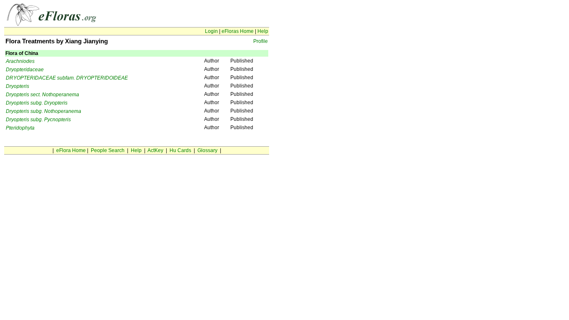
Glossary (207, 150)
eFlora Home (71, 150)
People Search (108, 150)
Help (262, 31)
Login (211, 31)
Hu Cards (180, 150)
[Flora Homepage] (55, 24)
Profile (260, 41)
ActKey (155, 150)
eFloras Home (238, 31)
